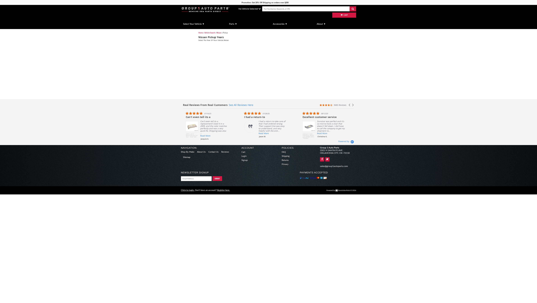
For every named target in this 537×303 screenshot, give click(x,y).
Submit (217, 178)
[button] (349, 105)
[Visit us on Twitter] (327, 159)
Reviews (225, 152)
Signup (244, 160)
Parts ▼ (233, 24)
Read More (202, 135)
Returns (285, 160)
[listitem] (204, 126)
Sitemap (186, 157)
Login (243, 156)
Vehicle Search (209, 33)
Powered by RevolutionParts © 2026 (341, 190)
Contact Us (213, 152)
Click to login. (187, 190)
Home (200, 33)
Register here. (223, 190)
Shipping (286, 156)
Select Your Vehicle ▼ (193, 24)
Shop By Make (187, 152)
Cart (243, 152)
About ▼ (321, 24)
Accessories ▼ (280, 24)
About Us (201, 152)
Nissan (218, 33)
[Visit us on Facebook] (322, 159)
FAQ (284, 152)
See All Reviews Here (241, 105)
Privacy (285, 164)
